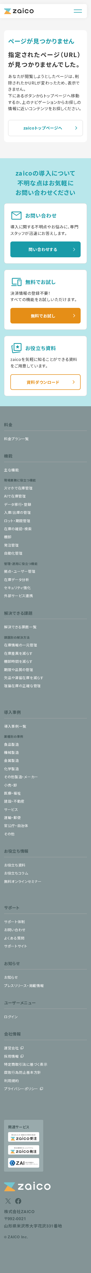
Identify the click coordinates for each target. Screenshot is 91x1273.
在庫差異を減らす (18, 653)
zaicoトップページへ (43, 128)
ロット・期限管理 (17, 520)
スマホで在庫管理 (18, 487)
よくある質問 (14, 937)
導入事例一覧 (15, 726)
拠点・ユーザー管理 (19, 571)
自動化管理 (13, 553)
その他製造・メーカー (21, 776)
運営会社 (11, 1047)
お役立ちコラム (16, 873)
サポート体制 (14, 921)
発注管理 (11, 545)
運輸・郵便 (12, 817)
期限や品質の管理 (18, 669)
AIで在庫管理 (15, 496)
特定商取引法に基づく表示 (25, 1064)
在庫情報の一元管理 (20, 644)
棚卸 (7, 536)
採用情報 (11, 1056)
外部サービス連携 (18, 595)
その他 (9, 833)
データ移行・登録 (17, 504)
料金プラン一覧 (16, 438)
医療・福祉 (12, 793)
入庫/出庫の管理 (17, 512)
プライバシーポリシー (21, 1088)
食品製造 (11, 744)
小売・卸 (10, 785)
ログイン (11, 1016)
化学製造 (11, 768)
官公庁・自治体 (16, 825)
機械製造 (11, 752)
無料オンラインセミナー (23, 881)
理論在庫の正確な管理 (22, 685)
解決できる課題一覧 (20, 626)
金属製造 (11, 760)
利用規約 (11, 1080)
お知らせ (11, 977)
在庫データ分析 (16, 579)
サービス (11, 809)
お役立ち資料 (15, 865)
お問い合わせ (15, 929)
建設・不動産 (14, 801)
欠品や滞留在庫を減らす (24, 677)
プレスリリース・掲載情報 (24, 985)
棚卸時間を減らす (18, 661)
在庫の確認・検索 (18, 528)
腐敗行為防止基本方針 (22, 1072)
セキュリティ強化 (17, 587)
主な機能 (11, 469)
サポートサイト (15, 946)
